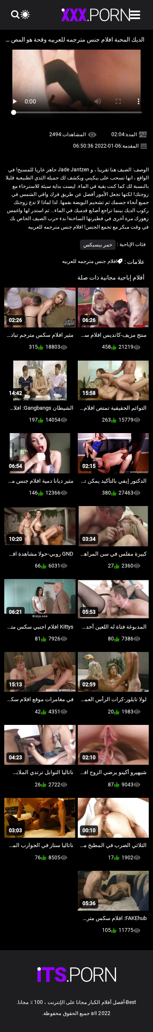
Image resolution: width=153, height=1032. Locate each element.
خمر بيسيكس (97, 245)
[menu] (135, 15)
